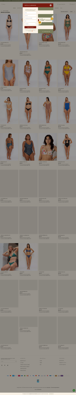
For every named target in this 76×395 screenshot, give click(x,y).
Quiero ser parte (30, 27)
